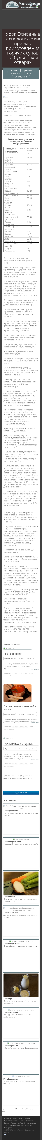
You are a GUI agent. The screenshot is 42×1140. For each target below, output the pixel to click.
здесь (3, 1111)
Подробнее (34, 669)
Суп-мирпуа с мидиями (18, 744)
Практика (27, 70)
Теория (13, 70)
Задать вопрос (21, 792)
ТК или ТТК (15, 73)
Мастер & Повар (21, 1109)
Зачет (29, 73)
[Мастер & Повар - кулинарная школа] (22, 5)
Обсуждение (21, 76)
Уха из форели (13, 654)
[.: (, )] (5, 1135)
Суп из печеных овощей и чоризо (20, 707)
